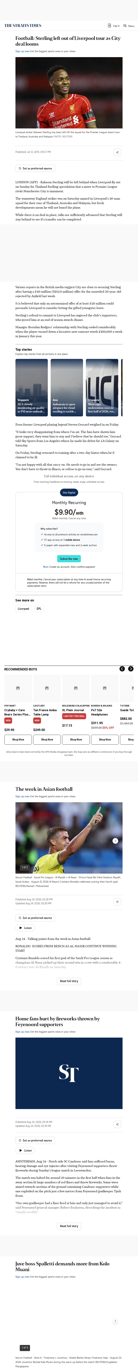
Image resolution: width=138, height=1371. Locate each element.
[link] (22, 25)
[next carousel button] (115, 841)
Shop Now (18, 739)
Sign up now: (22, 51)
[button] (113, 25)
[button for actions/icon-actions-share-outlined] (117, 152)
